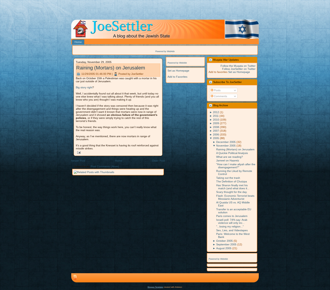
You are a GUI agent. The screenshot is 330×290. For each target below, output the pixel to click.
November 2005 (226, 145)
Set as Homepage (178, 70)
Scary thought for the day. (231, 191)
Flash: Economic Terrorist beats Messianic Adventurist (235, 197)
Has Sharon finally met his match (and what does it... (232, 187)
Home (118, 160)
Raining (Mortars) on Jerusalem (110, 68)
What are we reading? (229, 156)
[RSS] (75, 278)
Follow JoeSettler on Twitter (239, 68)
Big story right (84, 87)
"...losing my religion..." (230, 226)
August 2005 (223, 248)
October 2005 (224, 240)
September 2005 (226, 244)
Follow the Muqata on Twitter (238, 65)
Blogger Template (155, 287)
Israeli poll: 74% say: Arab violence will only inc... (231, 221)
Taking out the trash (228, 177)
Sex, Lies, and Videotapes (232, 230)
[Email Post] (78, 152)
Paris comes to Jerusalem (231, 216)
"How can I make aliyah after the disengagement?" (235, 166)
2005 (216, 138)
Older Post (158, 160)
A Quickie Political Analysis (232, 153)
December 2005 (226, 141)
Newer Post (78, 160)
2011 (216, 115)
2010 (216, 119)
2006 (216, 134)
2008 (216, 127)
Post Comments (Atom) (105, 166)
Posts (217, 90)
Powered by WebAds (165, 51)
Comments (220, 96)
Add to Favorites (177, 76)
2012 (216, 112)
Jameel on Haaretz (227, 160)
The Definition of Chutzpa (231, 181)
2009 (216, 123)
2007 (216, 130)
